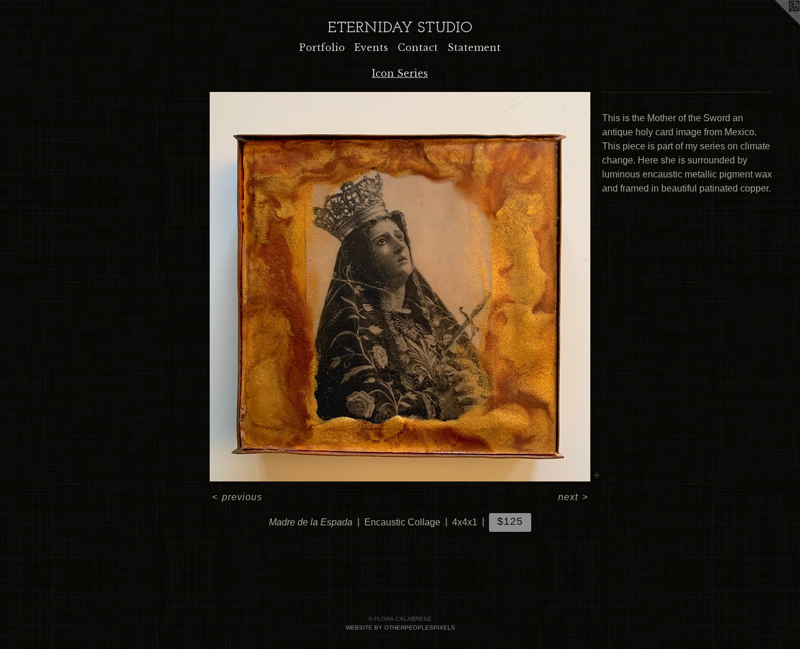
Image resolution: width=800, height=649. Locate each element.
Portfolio (322, 47)
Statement (474, 47)
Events (371, 47)
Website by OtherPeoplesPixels (400, 627)
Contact (418, 47)
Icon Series (400, 73)
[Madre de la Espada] (400, 287)
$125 (510, 521)
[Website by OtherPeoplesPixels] (776, 23)
